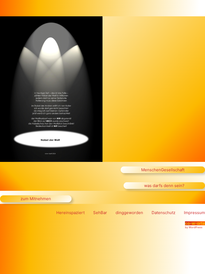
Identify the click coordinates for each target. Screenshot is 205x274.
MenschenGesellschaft (162, 169)
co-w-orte (195, 223)
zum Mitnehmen (36, 198)
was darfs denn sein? (164, 185)
